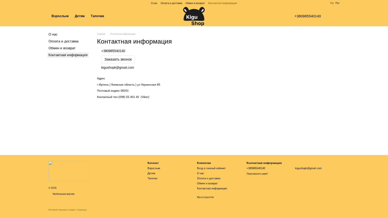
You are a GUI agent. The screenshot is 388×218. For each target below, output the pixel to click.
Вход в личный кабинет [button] (211, 168)
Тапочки (97, 16)
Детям (80, 16)
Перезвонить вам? (257, 173)
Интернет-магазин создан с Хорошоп (67, 210)
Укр (332, 3)
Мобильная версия (63, 194)
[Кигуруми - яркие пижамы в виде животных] (68, 171)
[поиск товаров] (114, 16)
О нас (154, 3)
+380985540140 (307, 16)
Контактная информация (222, 3)
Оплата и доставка (171, 3)
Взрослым (60, 16)
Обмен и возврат (195, 3)
